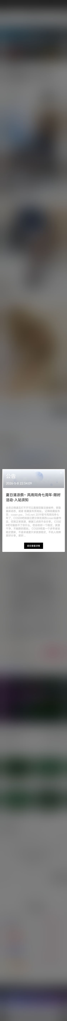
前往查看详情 (33, 545)
